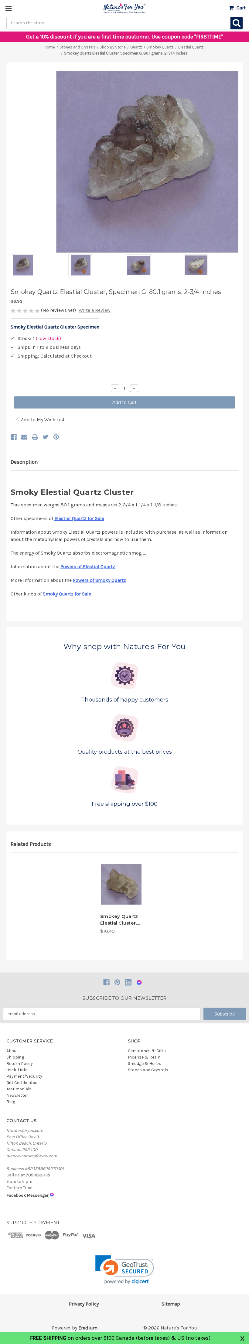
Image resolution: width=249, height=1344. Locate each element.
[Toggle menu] (8, 8)
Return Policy (19, 1063)
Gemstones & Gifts (147, 1050)
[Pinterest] (56, 437)
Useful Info (17, 1069)
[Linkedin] (128, 982)
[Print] (35, 437)
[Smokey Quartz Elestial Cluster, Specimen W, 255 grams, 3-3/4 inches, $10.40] (121, 884)
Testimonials (19, 1089)
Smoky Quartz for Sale (67, 594)
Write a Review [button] (95, 310)
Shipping (15, 1057)
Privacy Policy (84, 1304)
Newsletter (17, 1095)
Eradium (87, 1328)
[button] (124, 1270)
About (12, 1050)
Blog (10, 1101)
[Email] (24, 437)
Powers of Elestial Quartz (87, 566)
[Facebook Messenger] (139, 982)
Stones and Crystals (148, 1069)
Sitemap (171, 1304)
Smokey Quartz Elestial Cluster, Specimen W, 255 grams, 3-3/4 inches (121, 920)
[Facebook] (14, 437)
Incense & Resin (144, 1057)
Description (24, 462)
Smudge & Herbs (144, 1063)
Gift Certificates (21, 1082)
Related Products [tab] (31, 844)
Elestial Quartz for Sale (79, 518)
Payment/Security (24, 1076)
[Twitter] (46, 437)
